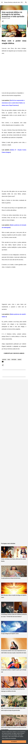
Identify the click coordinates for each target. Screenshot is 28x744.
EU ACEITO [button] (14, 741)
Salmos (19, 359)
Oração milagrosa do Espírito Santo (10, 633)
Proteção (14, 359)
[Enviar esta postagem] (3, 362)
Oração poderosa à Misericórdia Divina (10, 578)
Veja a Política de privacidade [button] (9, 738)
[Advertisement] (14, 73)
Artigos (4, 359)
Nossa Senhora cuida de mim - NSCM (14, 2)
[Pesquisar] (26, 2)
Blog (9, 359)
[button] (3, 21)
